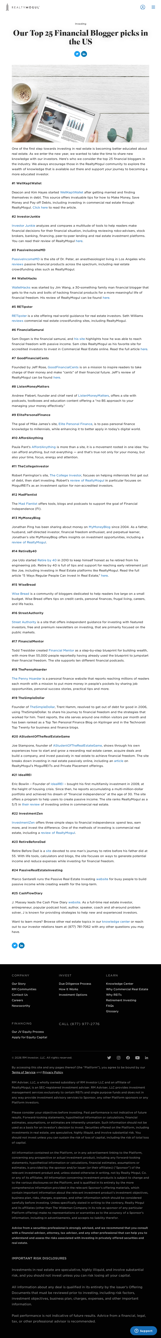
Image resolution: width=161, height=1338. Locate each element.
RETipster (19, 316)
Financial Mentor (61, 650)
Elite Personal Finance (75, 424)
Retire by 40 (47, 560)
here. (106, 298)
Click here (40, 207)
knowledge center (116, 921)
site (48, 851)
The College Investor (65, 475)
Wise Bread (20, 594)
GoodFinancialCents (63, 367)
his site (79, 339)
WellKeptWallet (71, 192)
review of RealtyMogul (87, 480)
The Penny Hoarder (26, 678)
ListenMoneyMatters (93, 395)
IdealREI (57, 784)
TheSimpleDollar (42, 707)
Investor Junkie (23, 225)
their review (31, 804)
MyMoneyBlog (100, 527)
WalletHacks (21, 287)
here (79, 241)
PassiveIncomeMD (26, 259)
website (102, 879)
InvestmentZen (23, 822)
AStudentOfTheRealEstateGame (77, 745)
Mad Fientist (27, 504)
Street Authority (24, 622)
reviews (17, 264)
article (118, 761)
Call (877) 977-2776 (79, 1024)
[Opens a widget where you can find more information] (143, 1331)
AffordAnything (44, 447)
